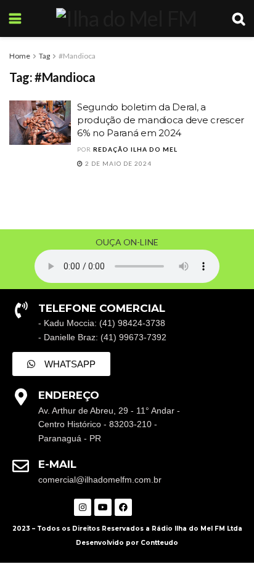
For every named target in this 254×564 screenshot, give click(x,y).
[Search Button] (238, 18)
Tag (44, 55)
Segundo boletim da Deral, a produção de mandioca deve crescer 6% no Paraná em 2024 (160, 120)
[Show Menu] (15, 18)
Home (19, 55)
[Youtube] (103, 507)
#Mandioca (77, 55)
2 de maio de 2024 (117, 163)
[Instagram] (82, 507)
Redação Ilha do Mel (135, 149)
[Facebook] (123, 507)
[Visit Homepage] (126, 18)
